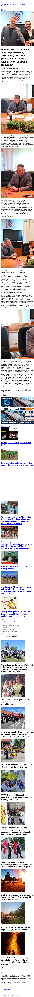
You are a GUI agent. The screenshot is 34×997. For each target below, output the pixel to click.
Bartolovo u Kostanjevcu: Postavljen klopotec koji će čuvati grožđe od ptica (17, 464)
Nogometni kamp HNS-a (9, 629)
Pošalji (14, 636)
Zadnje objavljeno (5, 426)
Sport (12, 4)
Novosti (9, 4)
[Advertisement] (17, 484)
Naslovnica (4, 4)
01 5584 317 (21, 983)
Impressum (7, 989)
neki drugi (5, 633)
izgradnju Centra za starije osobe (11, 625)
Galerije (22, 4)
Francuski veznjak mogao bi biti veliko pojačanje (14, 567)
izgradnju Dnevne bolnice (9, 627)
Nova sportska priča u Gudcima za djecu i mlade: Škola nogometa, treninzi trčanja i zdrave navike (15, 614)
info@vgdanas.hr (12, 983)
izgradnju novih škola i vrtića (10, 631)
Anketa (2, 619)
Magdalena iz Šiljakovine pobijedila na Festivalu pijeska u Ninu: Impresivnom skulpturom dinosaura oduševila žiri (16, 590)
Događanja (17, 4)
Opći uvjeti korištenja (9, 990)
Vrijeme (3, 968)
